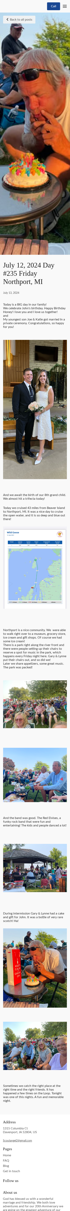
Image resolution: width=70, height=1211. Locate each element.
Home (7, 1155)
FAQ (6, 1160)
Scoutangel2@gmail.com (17, 1140)
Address (9, 1122)
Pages (7, 1149)
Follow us (10, 1180)
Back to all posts (21, 19)
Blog (6, 1165)
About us (10, 1192)
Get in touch (11, 1171)
